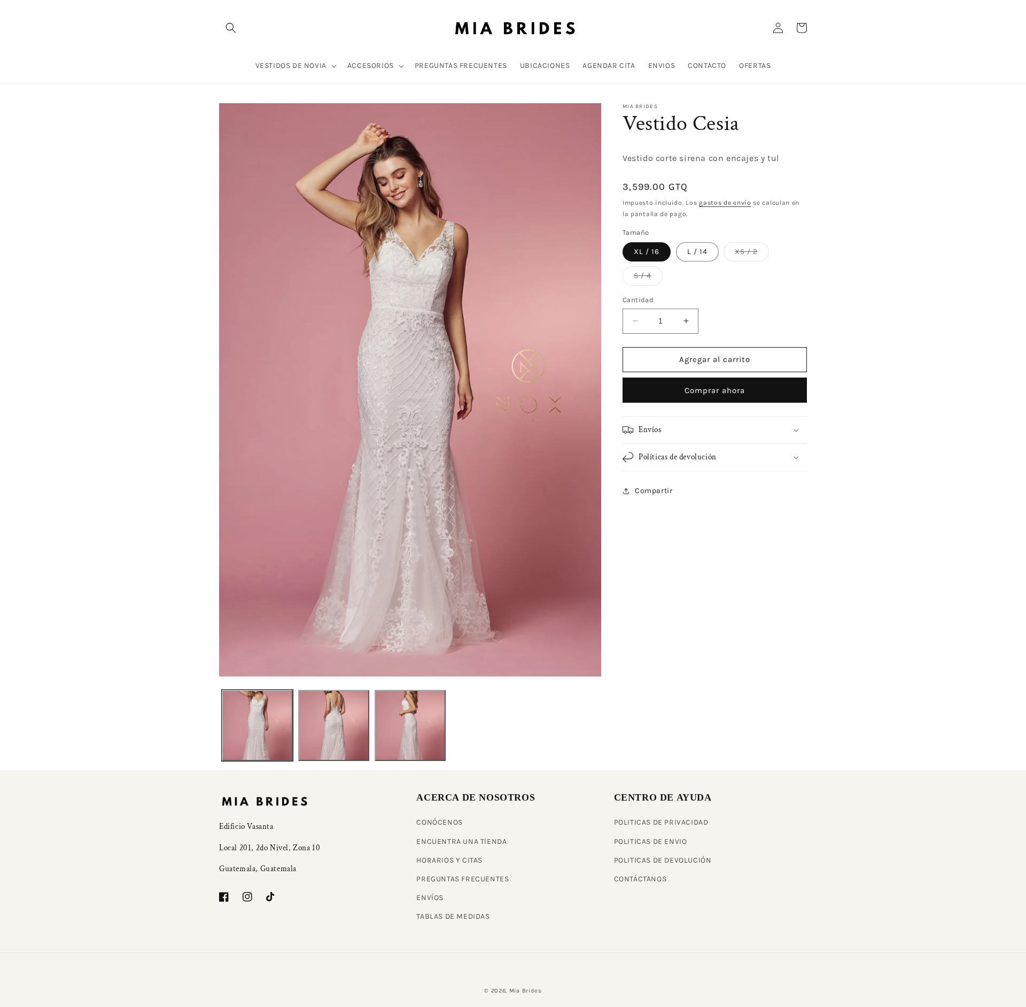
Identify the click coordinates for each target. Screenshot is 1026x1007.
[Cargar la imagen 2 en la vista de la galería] (333, 725)
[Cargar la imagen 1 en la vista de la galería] (257, 725)
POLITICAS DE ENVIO (650, 841)
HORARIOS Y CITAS (449, 860)
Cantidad (638, 300)
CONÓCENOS (439, 822)
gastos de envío (725, 202)
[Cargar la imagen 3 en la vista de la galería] (410, 725)
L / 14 (697, 251)
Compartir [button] (653, 490)
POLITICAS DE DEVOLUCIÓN (663, 860)
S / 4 (648, 278)
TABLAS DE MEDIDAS (452, 916)
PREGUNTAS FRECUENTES (462, 878)
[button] (231, 28)
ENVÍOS (430, 897)
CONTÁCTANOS (640, 878)
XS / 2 (752, 254)
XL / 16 (646, 251)
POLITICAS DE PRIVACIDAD (661, 822)
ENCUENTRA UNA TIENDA (461, 841)
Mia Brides (525, 990)
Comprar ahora (715, 390)
